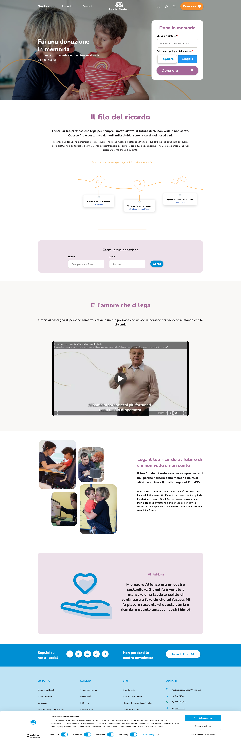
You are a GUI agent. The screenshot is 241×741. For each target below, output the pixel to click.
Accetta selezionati (203, 726)
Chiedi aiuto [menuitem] (44, 6)
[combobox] (127, 264)
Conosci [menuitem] (87, 6)
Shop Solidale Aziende (132, 696)
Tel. (178, 696)
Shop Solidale (129, 690)
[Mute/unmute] (170, 413)
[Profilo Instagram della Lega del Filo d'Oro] (78, 654)
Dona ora (189, 6)
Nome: (71, 256)
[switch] (87, 734)
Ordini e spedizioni (131, 709)
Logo (120, 6)
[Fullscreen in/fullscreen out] (180, 413)
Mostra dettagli (148, 734)
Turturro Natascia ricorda (139, 207)
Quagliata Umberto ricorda (180, 201)
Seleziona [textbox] (117, 264)
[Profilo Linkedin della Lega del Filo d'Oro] (87, 654)
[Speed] (185, 413)
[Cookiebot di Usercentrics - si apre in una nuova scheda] (33, 736)
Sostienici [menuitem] (67, 6)
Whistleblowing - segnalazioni (51, 709)
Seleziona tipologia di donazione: (175, 51)
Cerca (158, 6)
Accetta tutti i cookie (203, 718)
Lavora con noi (86, 709)
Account (166, 6)
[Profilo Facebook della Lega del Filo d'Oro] (70, 654)
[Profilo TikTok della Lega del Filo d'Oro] (105, 654)
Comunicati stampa (88, 690)
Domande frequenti (46, 696)
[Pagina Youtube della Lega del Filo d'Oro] (96, 654)
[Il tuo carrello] (174, 6)
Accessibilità (85, 696)
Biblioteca (84, 703)
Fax (178, 708)
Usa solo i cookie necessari (203, 734)
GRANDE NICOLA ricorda (98, 203)
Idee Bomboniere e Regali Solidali (137, 703)
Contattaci (42, 703)
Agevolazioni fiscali (46, 690)
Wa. (179, 702)
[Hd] (175, 413)
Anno (112, 256)
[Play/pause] (55, 413)
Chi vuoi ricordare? (167, 35)
